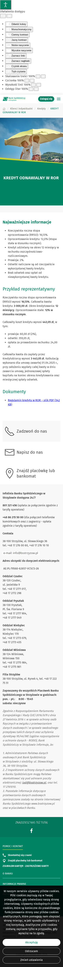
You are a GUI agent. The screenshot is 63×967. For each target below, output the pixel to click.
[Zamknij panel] (9, 16)
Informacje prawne (14, 883)
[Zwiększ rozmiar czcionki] (32, 80)
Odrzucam (31, 951)
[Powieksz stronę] (43, 76)
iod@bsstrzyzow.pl (34, 782)
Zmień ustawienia (31, 960)
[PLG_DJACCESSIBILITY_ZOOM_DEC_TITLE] (38, 76)
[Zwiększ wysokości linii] (38, 85)
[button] (58, 99)
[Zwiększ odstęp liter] (36, 89)
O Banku (8, 873)
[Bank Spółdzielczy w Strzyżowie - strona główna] (14, 99)
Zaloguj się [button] (46, 98)
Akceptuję (31, 942)
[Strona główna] (4, 108)
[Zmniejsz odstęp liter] (31, 89)
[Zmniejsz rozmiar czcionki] (26, 80)
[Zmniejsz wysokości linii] (33, 85)
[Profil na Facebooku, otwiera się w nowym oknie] (31, 830)
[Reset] (3, 16)
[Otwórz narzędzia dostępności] (5, 4)
